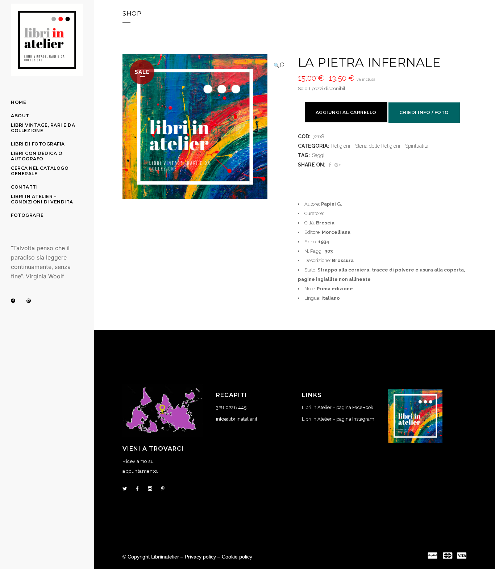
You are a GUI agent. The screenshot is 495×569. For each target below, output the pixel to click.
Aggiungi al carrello (346, 112)
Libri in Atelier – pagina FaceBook (337, 407)
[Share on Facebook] (329, 165)
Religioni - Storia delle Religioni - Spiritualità (379, 146)
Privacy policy (200, 557)
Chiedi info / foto (424, 112)
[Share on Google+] (337, 165)
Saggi (318, 155)
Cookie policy (237, 557)
